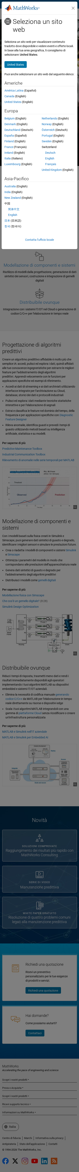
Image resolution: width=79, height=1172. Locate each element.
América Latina (13, 90)
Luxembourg (12, 164)
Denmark (10, 124)
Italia (7, 158)
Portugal (47, 135)
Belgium (9, 118)
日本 (7, 220)
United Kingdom (52, 169)
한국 (7, 226)
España (9, 135)
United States (12, 102)
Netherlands (49, 118)
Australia (10, 186)
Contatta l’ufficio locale (39, 239)
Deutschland (12, 129)
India (7, 192)
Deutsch (50, 152)
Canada (9, 96)
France (8, 147)
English (49, 158)
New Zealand (12, 197)
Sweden (47, 141)
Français (50, 164)
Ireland (8, 152)
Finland (9, 141)
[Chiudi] (73, 8)
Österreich (48, 129)
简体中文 (13, 209)
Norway (47, 124)
